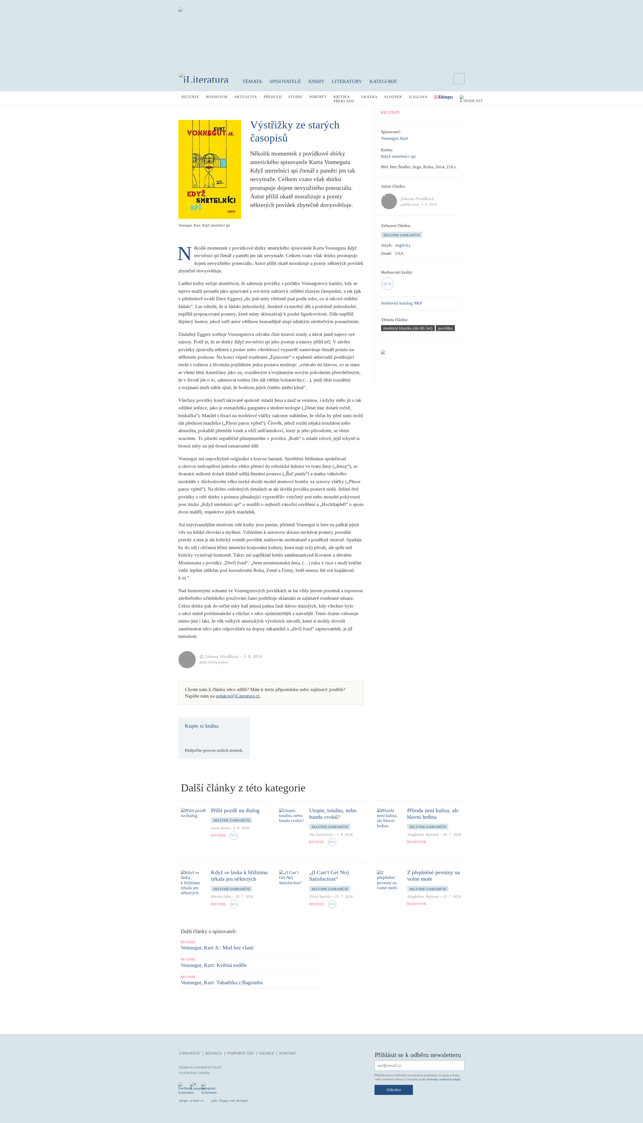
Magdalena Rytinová (423, 835)
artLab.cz (196, 1101)
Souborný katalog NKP (401, 303)
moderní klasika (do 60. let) (408, 328)
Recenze (190, 97)
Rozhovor (217, 97)
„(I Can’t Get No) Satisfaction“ (329, 875)
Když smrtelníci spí (398, 156)
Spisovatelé (285, 81)
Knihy (316, 81)
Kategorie (383, 81)
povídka (445, 328)
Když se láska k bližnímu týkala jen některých (239, 875)
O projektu (189, 1053)
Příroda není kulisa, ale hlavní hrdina (433, 813)
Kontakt (287, 1053)
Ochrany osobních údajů (443, 1079)
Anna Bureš (220, 828)
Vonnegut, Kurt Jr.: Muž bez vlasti (217, 948)
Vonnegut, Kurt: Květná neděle (214, 965)
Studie (295, 97)
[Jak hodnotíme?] (417, 272)
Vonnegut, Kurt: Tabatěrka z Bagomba (221, 983)
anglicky (403, 245)
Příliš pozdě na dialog (235, 810)
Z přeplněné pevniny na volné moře (433, 875)
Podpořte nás (240, 1053)
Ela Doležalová (321, 835)
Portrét (318, 97)
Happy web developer (233, 1101)
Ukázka (369, 97)
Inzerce (266, 1053)
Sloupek (393, 97)
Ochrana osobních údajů (200, 1067)
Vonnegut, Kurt (394, 138)
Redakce (213, 1053)
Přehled (273, 97)
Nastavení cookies (194, 1073)
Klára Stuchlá (320, 896)
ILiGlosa (418, 97)
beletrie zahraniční (402, 235)
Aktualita (245, 97)
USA (399, 253)
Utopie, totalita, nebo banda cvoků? (332, 813)
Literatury (347, 81)
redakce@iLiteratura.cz (238, 696)
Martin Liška (221, 896)
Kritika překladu (344, 99)
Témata (252, 81)
